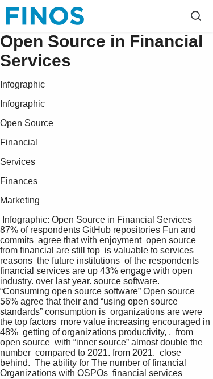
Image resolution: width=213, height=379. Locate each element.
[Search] (196, 16)
